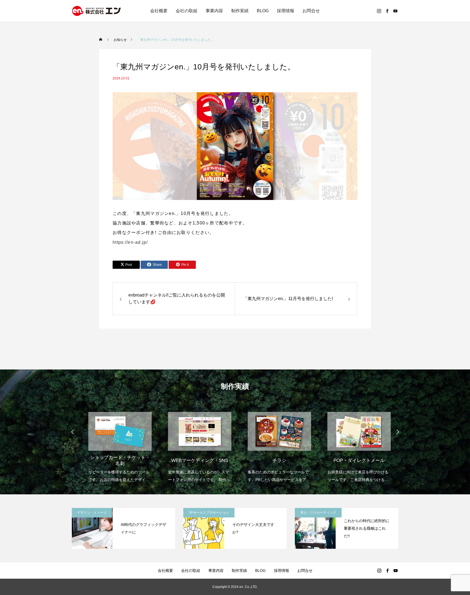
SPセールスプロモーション (209, 512)
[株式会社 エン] (96, 11)
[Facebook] (387, 11)
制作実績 (240, 10)
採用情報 (285, 10)
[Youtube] (395, 11)
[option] (115, 443)
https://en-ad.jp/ (130, 242)
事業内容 (214, 10)
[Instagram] (379, 11)
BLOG (263, 10)
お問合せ (311, 10)
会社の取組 (186, 10)
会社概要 (159, 10)
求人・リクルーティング (318, 512)
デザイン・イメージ (92, 512)
